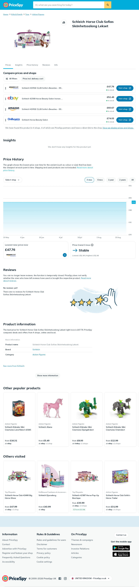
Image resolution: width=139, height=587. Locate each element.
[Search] (107, 4)
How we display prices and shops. (118, 128)
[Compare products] (64, 23)
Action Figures (38, 14)
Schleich (36, 349)
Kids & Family (16, 14)
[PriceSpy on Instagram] (65, 578)
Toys (27, 14)
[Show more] (5, 88)
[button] (11, 78)
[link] (19, 420)
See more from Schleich (13, 366)
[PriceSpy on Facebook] (59, 578)
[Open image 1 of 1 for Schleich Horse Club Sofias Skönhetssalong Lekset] (32, 40)
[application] (69, 212)
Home (5, 14)
